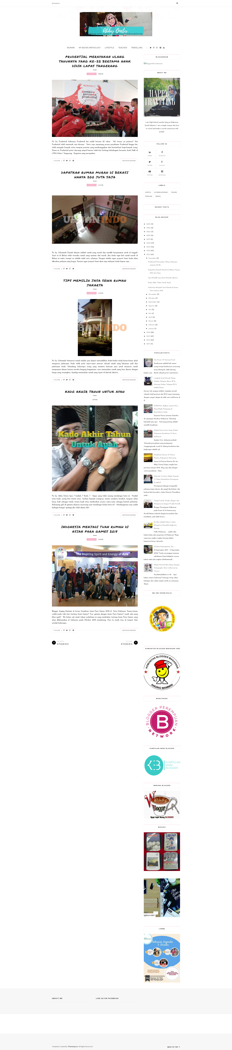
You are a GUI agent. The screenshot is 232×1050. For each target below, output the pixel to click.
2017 (148, 254)
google (162, 165)
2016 (148, 332)
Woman (71, 48)
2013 (148, 344)
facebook (162, 155)
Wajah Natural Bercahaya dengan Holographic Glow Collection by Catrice (167, 568)
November (152, 294)
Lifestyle (109, 48)
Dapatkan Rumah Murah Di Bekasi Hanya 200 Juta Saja (94, 174)
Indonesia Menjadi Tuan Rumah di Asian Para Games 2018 (95, 529)
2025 (148, 224)
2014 (148, 340)
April (150, 317)
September (153, 302)
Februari (152, 325)
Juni (150, 310)
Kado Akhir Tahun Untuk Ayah (95, 391)
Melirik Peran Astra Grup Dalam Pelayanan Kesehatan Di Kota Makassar (166, 433)
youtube (150, 175)
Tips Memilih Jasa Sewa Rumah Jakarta (94, 282)
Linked (149, 155)
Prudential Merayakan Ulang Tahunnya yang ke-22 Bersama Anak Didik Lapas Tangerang (95, 61)
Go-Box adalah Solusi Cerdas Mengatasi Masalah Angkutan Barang (165, 525)
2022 (148, 235)
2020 (148, 243)
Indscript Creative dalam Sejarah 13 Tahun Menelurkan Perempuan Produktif (166, 479)
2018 (148, 251)
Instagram (162, 175)
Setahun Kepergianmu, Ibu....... (165, 547)
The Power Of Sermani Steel (164, 360)
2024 (148, 228)
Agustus (152, 306)
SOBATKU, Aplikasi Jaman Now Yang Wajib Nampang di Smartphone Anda (166, 409)
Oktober (152, 298)
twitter (149, 165)
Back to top (172, 1047)
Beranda (56, 3)
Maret (151, 321)
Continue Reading (129, 161)
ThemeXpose (73, 1046)
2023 (148, 232)
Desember (152, 258)
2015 (148, 336)
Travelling (137, 48)
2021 (148, 239)
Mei (150, 313)
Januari (151, 329)
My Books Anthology (90, 48)
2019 (148, 247)
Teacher (122, 48)
